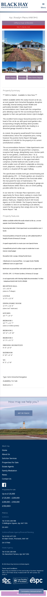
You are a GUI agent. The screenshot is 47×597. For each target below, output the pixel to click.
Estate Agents (8, 466)
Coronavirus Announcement (31, 591)
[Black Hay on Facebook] (4, 485)
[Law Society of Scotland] (20, 581)
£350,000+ (6, 506)
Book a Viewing (23, 593)
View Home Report (35, 77)
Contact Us (6, 479)
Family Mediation (9, 470)
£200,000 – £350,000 (11, 502)
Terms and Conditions (9, 568)
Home (4, 450)
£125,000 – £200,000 (11, 498)
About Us (6, 454)
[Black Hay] (14, 5)
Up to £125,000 (8, 494)
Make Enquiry (11, 77)
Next (44, 46)
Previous (3, 46)
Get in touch (23, 413)
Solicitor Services (9, 458)
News (4, 474)
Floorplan (22, 77)
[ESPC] (6, 581)
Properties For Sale (10, 462)
